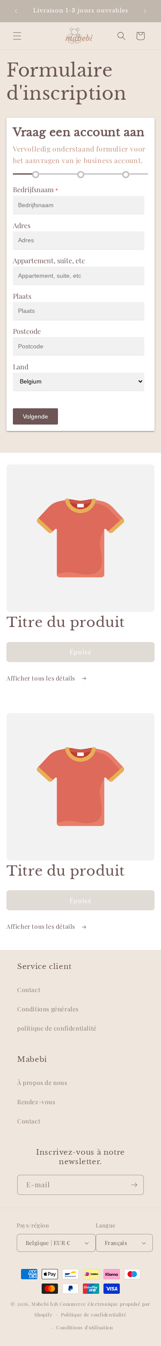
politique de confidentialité (57, 1028)
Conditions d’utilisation (84, 1327)
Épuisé (81, 652)
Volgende (35, 416)
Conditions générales (48, 1009)
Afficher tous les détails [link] (41, 678)
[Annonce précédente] (15, 11)
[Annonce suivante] (145, 11)
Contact (28, 990)
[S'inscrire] (134, 1185)
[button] (17, 36)
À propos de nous (42, 1083)
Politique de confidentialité (94, 1314)
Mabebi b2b (44, 1304)
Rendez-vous (36, 1102)
